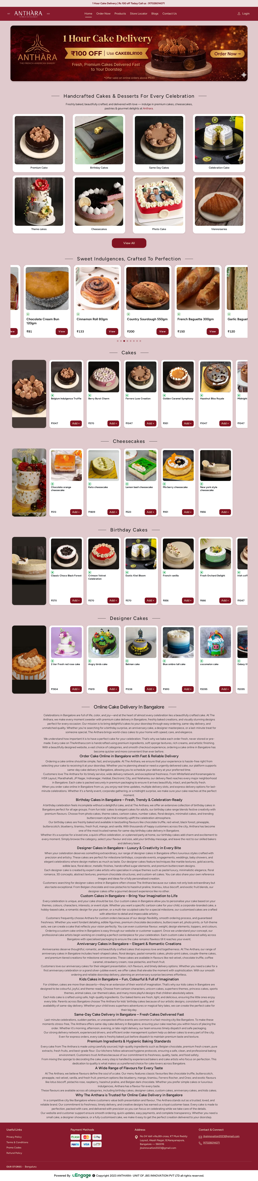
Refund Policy (14, 1153)
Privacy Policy (14, 1136)
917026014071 (211, 1142)
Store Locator (138, 13)
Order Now (103, 13)
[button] (38, 143)
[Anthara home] (43, 13)
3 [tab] (124, 341)
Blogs (154, 13)
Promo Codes (13, 1147)
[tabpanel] (37, 301)
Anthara (148, 108)
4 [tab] (127, 341)
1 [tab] (118, 341)
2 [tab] (121, 341)
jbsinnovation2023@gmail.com (221, 1136)
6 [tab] (134, 341)
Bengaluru (30, 1166)
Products (120, 13)
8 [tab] (140, 341)
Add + (76, 423)
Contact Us (169, 13)
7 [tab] (137, 341)
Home (88, 13)
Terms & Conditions (17, 1142)
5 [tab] (130, 341)
